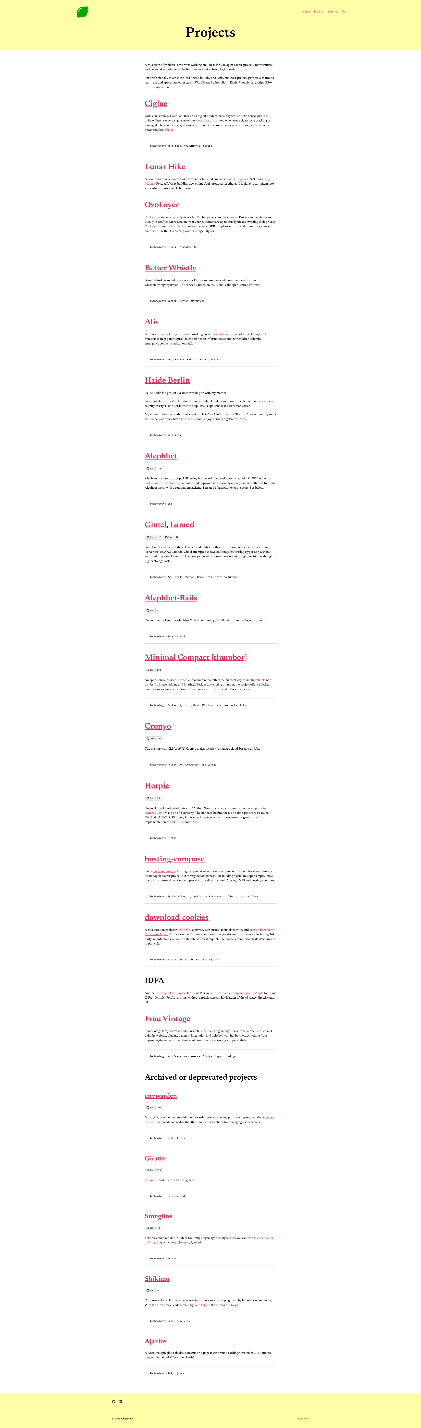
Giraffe (155, 1159)
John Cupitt (202, 1305)
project (230, 939)
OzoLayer (162, 205)
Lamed (182, 525)
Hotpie (157, 786)
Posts (345, 11)
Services (333, 11)
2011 (257, 1353)
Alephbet (161, 456)
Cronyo (158, 727)
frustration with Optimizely (163, 483)
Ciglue (156, 104)
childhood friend (227, 334)
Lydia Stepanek (238, 179)
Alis (152, 322)
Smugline (159, 1217)
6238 (194, 822)
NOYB (186, 930)
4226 (180, 822)
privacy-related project (171, 993)
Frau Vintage (167, 1019)
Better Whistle (170, 268)
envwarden (161, 1096)
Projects (319, 11)
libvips (233, 1305)
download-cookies (177, 918)
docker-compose (164, 871)
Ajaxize (155, 1342)
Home (306, 11)
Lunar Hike (165, 167)
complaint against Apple (247, 993)
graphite (152, 1180)
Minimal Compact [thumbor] (196, 658)
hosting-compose (175, 859)
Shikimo (157, 1279)
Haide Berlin (167, 381)
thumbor (257, 680)
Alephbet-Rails (171, 598)
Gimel (155, 525)
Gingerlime (127, 1418)
